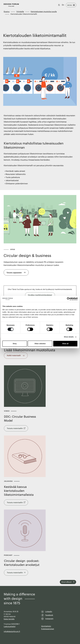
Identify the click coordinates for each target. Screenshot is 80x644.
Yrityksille (20, 11)
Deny (15, 343)
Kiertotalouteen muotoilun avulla (44, 11)
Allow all (65, 343)
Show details (69, 337)
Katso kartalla (9, 619)
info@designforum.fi (12, 631)
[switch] (30, 329)
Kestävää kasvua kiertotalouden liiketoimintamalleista (19, 491)
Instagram (49, 618)
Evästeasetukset (47, 629)
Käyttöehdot (46, 626)
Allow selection (40, 343)
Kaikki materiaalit (14, 355)
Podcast (8, 555)
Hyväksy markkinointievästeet (40, 295)
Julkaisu (8, 481)
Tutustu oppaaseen (14, 272)
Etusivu (6, 11)
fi (59, 5)
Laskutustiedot (9, 626)
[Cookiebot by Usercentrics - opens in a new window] (68, 298)
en (63, 5)
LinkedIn (48, 611)
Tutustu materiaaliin (15, 428)
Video (7, 411)
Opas (12, 249)
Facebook (49, 615)
